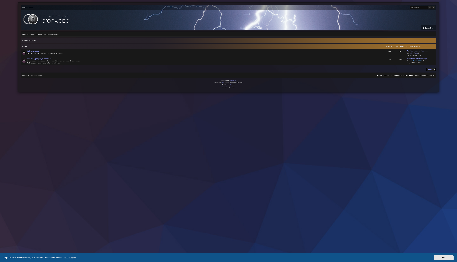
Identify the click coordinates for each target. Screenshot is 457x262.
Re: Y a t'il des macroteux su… (417, 51)
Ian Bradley (233, 80)
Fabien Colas (414, 53)
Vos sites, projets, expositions (39, 59)
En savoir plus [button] (70, 258)
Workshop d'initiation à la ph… (417, 59)
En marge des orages (29, 41)
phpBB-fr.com (231, 85)
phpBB (224, 82)
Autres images (33, 51)
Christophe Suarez (416, 61)
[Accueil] (65, 17)
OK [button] (443, 258)
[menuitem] (428, 28)
